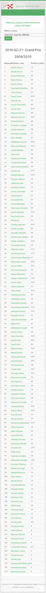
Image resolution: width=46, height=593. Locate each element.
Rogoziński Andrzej (18, 245)
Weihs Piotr (15, 324)
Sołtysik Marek (16, 410)
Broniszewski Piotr (18, 76)
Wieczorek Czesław (18, 377)
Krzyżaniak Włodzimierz (20, 423)
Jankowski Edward (18, 311)
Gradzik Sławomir (18, 129)
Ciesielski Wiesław (18, 485)
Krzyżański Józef (17, 526)
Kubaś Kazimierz (17, 427)
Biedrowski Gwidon (18, 571)
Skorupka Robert (17, 373)
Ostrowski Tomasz (18, 551)
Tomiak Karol (16, 369)
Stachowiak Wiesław (19, 443)
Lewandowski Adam (18, 567)
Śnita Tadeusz (16, 476)
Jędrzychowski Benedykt (20, 257)
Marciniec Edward (18, 534)
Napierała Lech (17, 501)
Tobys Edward (16, 92)
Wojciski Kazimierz (18, 253)
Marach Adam (16, 266)
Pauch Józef (15, 344)
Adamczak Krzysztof (19, 402)
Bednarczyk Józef (18, 468)
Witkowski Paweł (17, 249)
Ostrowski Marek (17, 538)
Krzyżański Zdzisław (18, 133)
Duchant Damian (17, 493)
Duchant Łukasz (17, 555)
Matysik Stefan (16, 352)
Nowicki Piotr (16, 559)
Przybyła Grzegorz (18, 187)
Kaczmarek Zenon (18, 386)
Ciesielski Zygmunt (18, 394)
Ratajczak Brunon (18, 113)
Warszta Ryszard (17, 365)
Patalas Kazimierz (18, 241)
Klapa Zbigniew (17, 431)
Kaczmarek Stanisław (19, 88)
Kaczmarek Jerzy (17, 216)
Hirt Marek (15, 220)
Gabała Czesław (17, 228)
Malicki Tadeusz (17, 67)
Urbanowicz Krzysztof (19, 208)
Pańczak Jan (16, 100)
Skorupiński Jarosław (19, 460)
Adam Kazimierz (17, 336)
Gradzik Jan (15, 171)
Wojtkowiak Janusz (18, 299)
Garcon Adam (16, 282)
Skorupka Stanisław (18, 233)
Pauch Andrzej (16, 195)
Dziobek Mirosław (18, 204)
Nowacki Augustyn (18, 472)
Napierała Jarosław (18, 456)
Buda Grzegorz (17, 348)
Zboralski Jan (16, 447)
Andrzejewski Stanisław (20, 307)
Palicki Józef (15, 505)
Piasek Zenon (16, 96)
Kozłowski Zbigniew (18, 464)
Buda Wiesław (16, 138)
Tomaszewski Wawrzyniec (21, 563)
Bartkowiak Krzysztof (19, 328)
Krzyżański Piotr (17, 200)
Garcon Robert (16, 84)
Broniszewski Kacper (19, 270)
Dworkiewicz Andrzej (19, 543)
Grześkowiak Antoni (18, 162)
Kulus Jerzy (15, 154)
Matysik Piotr (16, 340)
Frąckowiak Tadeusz (19, 547)
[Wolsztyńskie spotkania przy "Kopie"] (23, 4)
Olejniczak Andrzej (18, 398)
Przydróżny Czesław (19, 125)
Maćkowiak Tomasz (18, 262)
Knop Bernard (16, 414)
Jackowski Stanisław (19, 319)
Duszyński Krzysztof (18, 303)
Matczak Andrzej (17, 489)
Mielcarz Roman (17, 419)
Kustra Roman (16, 361)
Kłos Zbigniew (16, 381)
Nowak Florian (16, 332)
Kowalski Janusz (17, 390)
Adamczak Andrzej (18, 357)
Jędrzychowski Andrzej (19, 166)
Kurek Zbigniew (17, 435)
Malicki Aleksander (18, 274)
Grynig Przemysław (18, 104)
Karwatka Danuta (17, 315)
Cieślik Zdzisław (17, 150)
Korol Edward (16, 518)
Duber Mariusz (16, 530)
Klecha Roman (16, 481)
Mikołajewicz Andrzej (19, 142)
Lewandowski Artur (18, 295)
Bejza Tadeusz (16, 80)
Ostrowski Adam (17, 509)
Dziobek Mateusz (17, 175)
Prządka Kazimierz (18, 224)
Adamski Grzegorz (18, 117)
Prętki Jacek (15, 452)
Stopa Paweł (16, 290)
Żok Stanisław (16, 522)
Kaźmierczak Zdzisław (19, 237)
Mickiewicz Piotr (17, 497)
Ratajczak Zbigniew (18, 146)
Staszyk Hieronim (17, 286)
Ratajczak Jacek (17, 183)
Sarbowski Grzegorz (19, 158)
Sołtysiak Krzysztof (18, 439)
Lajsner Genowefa (18, 191)
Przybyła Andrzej (17, 121)
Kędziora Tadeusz (18, 179)
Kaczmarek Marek (18, 514)
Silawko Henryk (17, 71)
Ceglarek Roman (17, 406)
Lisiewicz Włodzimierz (19, 278)
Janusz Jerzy (16, 109)
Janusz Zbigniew (17, 212)
